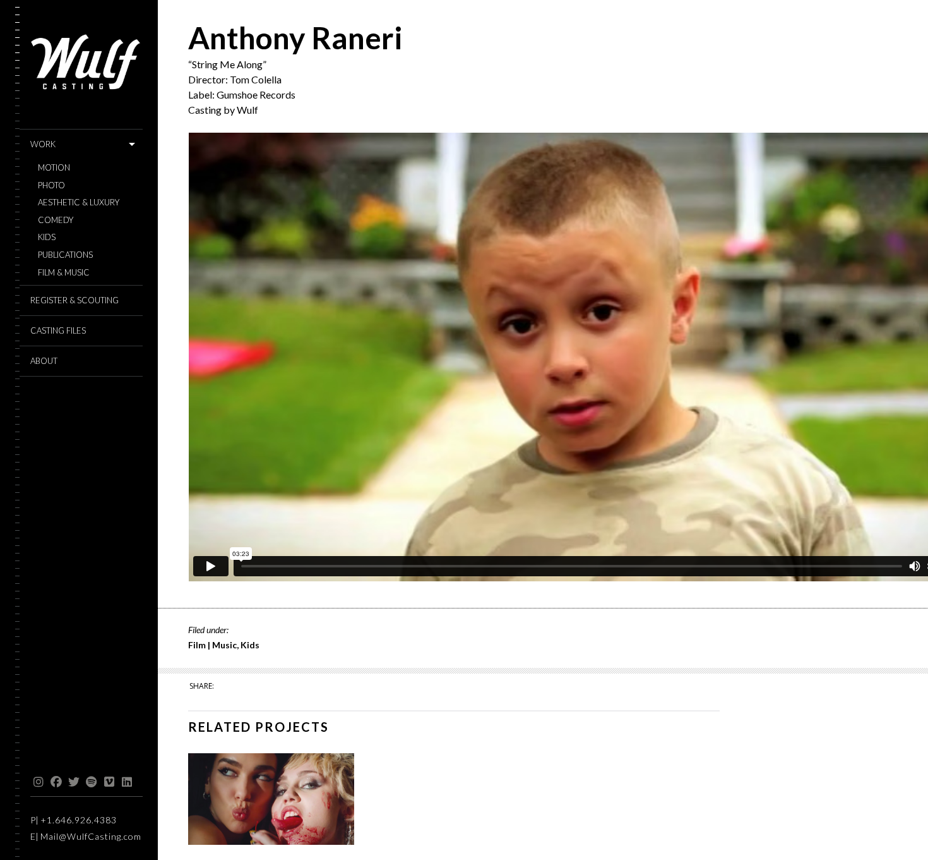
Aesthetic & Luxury (78, 202)
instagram (38, 782)
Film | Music (212, 644)
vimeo (109, 782)
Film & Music (64, 272)
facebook (56, 782)
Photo (51, 185)
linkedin (126, 782)
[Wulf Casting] (86, 64)
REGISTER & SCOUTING (74, 300)
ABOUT (43, 361)
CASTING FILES (58, 330)
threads (144, 782)
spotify (91, 782)
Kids (47, 237)
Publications (65, 255)
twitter (73, 782)
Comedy (55, 220)
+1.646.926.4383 (78, 820)
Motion (54, 168)
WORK (43, 144)
